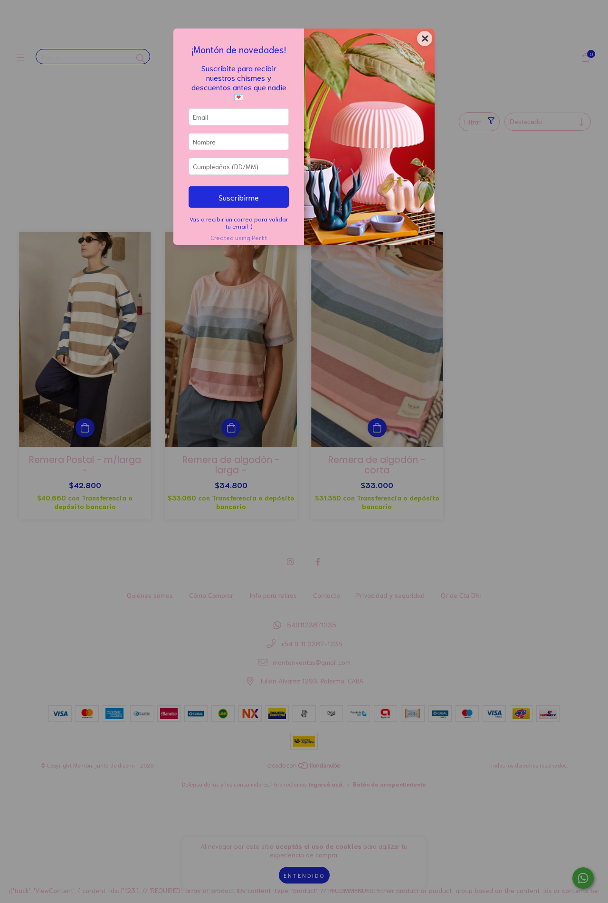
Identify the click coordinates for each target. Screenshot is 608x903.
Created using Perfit (238, 237)
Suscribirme (238, 197)
